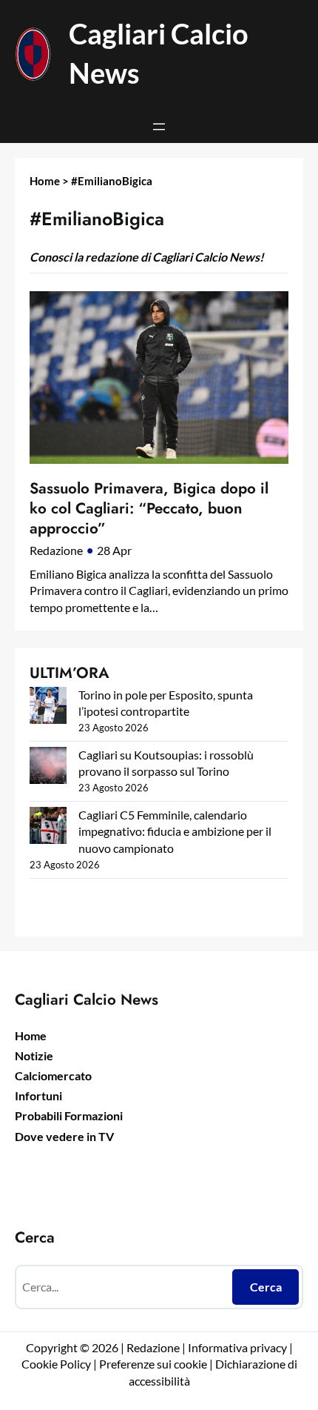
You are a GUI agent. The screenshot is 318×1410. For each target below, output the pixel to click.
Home (45, 180)
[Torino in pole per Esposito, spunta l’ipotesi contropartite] (48, 707)
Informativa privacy (236, 1347)
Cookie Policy (56, 1364)
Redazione (56, 550)
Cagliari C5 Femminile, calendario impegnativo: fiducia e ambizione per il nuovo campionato (174, 831)
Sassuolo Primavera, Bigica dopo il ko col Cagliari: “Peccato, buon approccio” (149, 508)
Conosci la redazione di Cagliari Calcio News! (147, 257)
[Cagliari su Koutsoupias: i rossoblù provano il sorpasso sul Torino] (48, 767)
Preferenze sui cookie (153, 1364)
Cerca (266, 1287)
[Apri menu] (159, 127)
